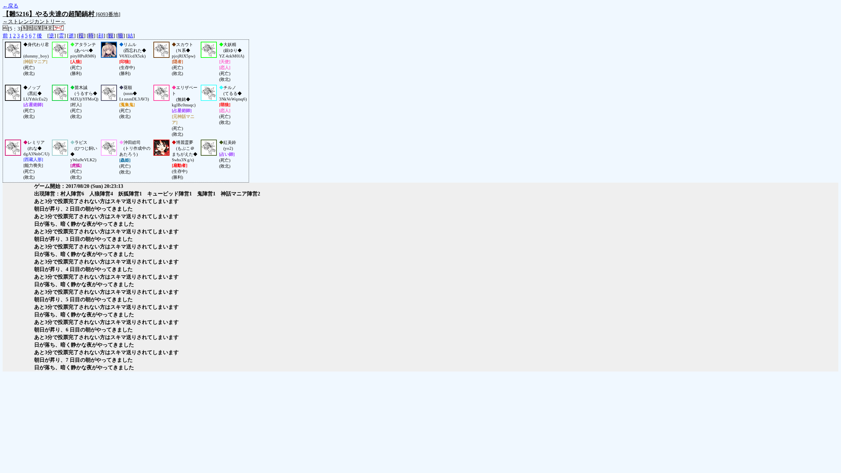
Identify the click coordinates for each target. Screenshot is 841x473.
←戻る (10, 6)
